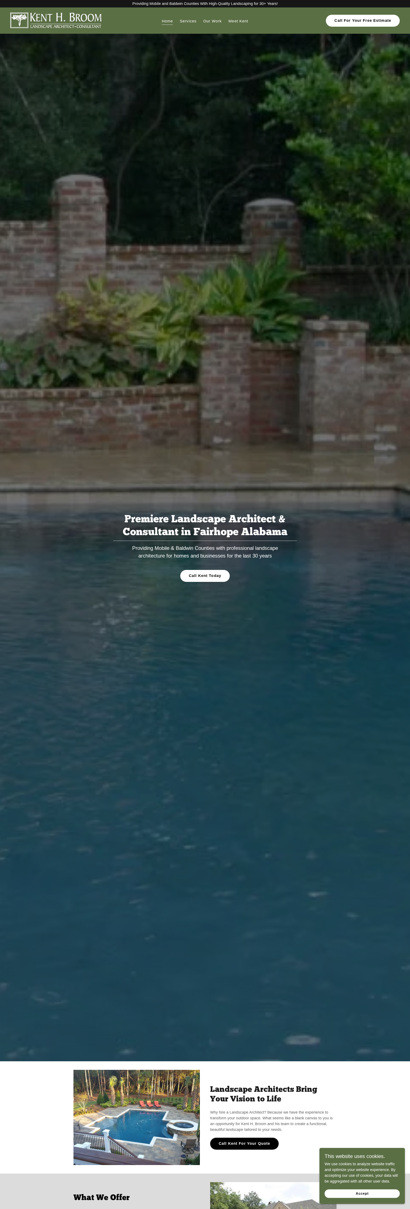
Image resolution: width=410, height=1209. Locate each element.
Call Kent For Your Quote (244, 1143)
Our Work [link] (212, 21)
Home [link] (167, 21)
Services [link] (188, 21)
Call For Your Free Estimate (362, 20)
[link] (56, 20)
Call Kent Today (205, 576)
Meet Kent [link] (238, 21)
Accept (362, 1193)
